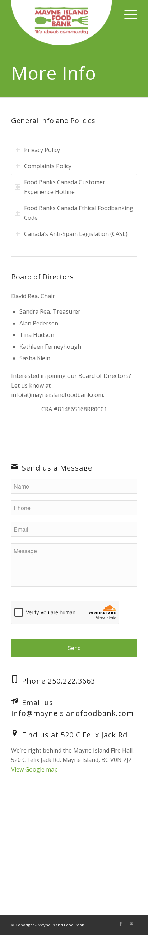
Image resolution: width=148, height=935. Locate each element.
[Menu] (127, 14)
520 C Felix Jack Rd (94, 735)
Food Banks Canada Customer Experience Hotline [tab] (64, 186)
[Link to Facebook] (120, 923)
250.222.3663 (71, 681)
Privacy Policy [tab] (42, 150)
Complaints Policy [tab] (47, 166)
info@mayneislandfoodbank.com (72, 713)
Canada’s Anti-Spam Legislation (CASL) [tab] (76, 234)
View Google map (34, 769)
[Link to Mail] (131, 923)
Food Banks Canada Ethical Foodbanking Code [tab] (78, 212)
